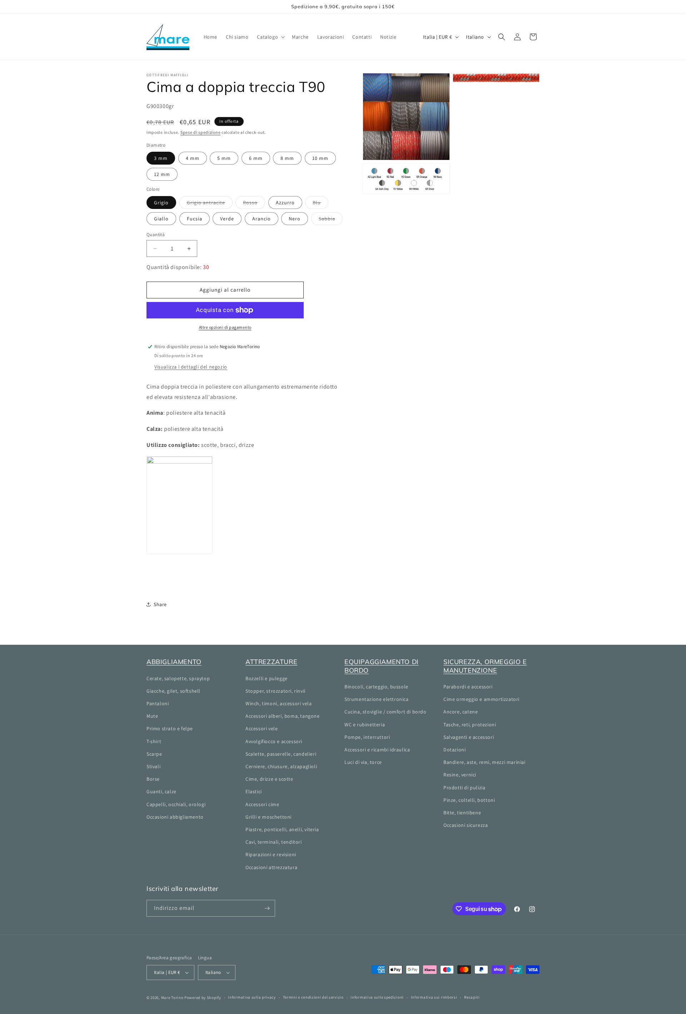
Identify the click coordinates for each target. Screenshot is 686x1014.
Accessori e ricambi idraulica (377, 749)
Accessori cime (262, 804)
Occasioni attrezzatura (271, 867)
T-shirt (153, 741)
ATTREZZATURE (271, 662)
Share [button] (160, 604)
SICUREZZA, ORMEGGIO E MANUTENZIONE (485, 666)
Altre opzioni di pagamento (225, 327)
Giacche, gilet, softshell (173, 691)
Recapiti (472, 997)
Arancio (261, 218)
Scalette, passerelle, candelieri (280, 754)
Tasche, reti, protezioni (469, 724)
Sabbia (331, 220)
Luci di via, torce (363, 762)
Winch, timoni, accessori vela (278, 703)
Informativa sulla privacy (252, 997)
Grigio (161, 202)
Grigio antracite (210, 204)
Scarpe (154, 754)
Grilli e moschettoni (268, 817)
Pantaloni (157, 703)
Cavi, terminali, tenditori (273, 842)
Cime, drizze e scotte (269, 779)
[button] (270, 36)
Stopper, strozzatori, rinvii (275, 691)
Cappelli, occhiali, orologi (175, 804)
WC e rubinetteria (364, 724)
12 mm (162, 174)
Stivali (153, 766)
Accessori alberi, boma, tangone (282, 716)
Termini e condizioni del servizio (313, 997)
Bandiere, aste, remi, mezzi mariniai (484, 762)
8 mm (287, 158)
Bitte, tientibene (462, 812)
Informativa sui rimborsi (434, 997)
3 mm (161, 158)
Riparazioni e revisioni (270, 854)
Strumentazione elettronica (376, 699)
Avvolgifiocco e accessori (273, 741)
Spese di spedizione (200, 132)
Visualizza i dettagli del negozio (190, 367)
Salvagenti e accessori (468, 737)
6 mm (256, 158)
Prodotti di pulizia (464, 787)
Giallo (161, 218)
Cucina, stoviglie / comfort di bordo (385, 711)
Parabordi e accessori (468, 686)
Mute (152, 716)
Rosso (254, 204)
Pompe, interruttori (367, 737)
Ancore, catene (460, 711)
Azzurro (285, 202)
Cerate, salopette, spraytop (178, 678)
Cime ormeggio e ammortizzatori (481, 699)
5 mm (224, 158)
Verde (227, 218)
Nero (294, 218)
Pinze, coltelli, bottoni (469, 800)
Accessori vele (261, 728)
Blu (320, 204)
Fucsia (194, 218)
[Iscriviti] (267, 908)
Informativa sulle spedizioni (377, 997)
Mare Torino (172, 997)
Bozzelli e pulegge (266, 678)
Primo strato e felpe (169, 728)
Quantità (155, 234)
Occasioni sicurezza (465, 825)
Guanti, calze (161, 791)
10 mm (320, 158)
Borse (153, 779)
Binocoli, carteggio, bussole (376, 686)
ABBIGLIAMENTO (174, 662)
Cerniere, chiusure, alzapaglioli (281, 766)
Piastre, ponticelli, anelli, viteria (282, 829)
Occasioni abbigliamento (175, 817)
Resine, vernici (459, 774)
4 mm (192, 158)
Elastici (253, 791)
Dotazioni (454, 749)
